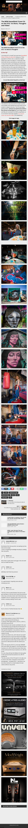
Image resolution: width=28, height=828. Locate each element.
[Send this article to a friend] (15, 489)
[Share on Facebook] (2, 489)
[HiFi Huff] (14, 10)
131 (15, 526)
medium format (5, 495)
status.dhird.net (10, 541)
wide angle (4, 497)
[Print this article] (18, 489)
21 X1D (6, 492)
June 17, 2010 (11, 526)
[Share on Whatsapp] (21, 489)
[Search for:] (14, 1)
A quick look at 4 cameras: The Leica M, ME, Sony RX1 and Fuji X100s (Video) (16, 518)
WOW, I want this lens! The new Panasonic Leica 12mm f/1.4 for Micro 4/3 (16, 531)
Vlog (17, 495)
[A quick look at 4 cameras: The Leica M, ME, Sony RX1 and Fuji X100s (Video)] (4, 519)
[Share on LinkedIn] (9, 489)
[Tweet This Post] (6, 489)
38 (15, 534)
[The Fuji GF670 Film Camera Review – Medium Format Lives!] (4, 525)
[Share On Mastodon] (25, 489)
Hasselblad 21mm (13, 492)
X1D (10, 497)
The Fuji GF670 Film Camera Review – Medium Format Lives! (15, 524)
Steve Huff (8, 576)
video (13, 495)
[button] (26, 13)
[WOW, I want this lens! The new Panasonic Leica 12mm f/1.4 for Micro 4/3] (4, 532)
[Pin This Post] (12, 489)
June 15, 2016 (11, 534)
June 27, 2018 (5, 28)
